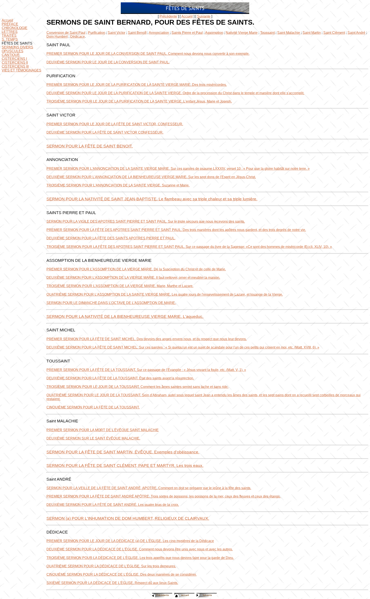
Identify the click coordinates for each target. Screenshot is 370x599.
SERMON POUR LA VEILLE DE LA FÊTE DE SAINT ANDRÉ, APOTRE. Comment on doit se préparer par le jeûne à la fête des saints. (148, 488)
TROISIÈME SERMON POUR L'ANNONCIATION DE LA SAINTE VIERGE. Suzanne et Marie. (117, 185)
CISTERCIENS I (14, 59)
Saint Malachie (288, 32)
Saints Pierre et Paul (187, 32)
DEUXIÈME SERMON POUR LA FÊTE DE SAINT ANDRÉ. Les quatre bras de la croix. (112, 505)
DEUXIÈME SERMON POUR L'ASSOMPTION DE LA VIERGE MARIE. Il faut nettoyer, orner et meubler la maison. (133, 277)
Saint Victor (116, 32)
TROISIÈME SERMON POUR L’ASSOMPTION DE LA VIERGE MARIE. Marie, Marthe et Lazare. (119, 286)
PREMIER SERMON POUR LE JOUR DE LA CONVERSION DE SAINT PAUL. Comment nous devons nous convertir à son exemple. (147, 53)
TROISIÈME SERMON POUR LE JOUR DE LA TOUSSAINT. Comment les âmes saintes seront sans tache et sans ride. (137, 387)
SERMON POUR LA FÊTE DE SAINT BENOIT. (89, 146)
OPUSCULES (12, 51)
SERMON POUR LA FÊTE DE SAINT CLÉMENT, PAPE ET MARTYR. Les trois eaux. (124, 465)
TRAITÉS (9, 35)
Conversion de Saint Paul (65, 32)
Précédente (168, 16)
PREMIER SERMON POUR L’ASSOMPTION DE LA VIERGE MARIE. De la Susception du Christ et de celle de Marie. (136, 269)
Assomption (214, 32)
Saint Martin (312, 32)
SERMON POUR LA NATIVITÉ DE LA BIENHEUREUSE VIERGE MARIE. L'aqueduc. (124, 316)
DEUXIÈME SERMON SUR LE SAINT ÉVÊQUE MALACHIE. (93, 438)
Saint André (356, 32)
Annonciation (159, 32)
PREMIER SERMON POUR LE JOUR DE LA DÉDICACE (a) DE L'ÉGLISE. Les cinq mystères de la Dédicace (130, 541)
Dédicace (77, 36)
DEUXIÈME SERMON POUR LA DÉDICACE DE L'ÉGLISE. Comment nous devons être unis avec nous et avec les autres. (139, 549)
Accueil (187, 16)
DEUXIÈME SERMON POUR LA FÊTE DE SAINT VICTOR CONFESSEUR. (104, 132)
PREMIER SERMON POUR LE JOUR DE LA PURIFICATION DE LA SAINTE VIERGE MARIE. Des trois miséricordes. (136, 84)
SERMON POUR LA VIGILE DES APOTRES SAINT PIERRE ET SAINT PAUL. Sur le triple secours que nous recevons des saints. (145, 221)
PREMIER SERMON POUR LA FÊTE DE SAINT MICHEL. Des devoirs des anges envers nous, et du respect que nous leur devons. (146, 339)
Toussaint (267, 32)
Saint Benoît (137, 32)
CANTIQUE (11, 55)
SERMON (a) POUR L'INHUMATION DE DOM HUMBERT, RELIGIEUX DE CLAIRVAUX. (127, 518)
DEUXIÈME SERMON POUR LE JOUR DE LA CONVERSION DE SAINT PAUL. (108, 62)
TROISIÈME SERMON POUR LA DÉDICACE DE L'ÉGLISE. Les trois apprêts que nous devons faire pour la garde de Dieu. (140, 558)
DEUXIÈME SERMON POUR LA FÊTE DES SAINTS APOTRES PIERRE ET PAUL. (110, 238)
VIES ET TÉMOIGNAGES (21, 70)
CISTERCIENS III (15, 66)
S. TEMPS (10, 39)
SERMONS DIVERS (17, 47)
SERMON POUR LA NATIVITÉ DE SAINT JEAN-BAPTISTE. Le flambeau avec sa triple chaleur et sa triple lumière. (151, 199)
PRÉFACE (10, 24)
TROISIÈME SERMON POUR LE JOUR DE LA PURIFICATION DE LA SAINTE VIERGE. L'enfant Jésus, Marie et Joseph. (139, 101)
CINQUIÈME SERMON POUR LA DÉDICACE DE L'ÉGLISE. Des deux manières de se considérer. (121, 574)
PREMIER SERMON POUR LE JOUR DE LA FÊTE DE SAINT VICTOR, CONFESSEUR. (114, 124)
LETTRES (10, 32)
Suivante (203, 16)
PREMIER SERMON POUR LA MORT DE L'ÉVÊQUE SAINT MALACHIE (102, 430)
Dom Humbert (57, 36)
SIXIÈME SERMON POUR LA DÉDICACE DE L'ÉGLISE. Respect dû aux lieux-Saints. (112, 583)
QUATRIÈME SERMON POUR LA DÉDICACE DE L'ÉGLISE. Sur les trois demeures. (111, 566)
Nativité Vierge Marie (242, 32)
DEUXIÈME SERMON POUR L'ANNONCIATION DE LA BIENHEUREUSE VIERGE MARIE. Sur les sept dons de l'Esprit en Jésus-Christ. (151, 177)
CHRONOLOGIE (14, 28)
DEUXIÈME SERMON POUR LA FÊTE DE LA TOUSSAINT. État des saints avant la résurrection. (120, 378)
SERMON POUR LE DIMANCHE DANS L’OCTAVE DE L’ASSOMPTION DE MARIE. (111, 303)
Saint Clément (334, 32)
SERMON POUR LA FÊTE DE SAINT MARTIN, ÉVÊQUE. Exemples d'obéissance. (122, 452)
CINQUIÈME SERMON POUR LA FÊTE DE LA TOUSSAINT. (93, 407)
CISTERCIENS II (15, 62)
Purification (96, 32)
